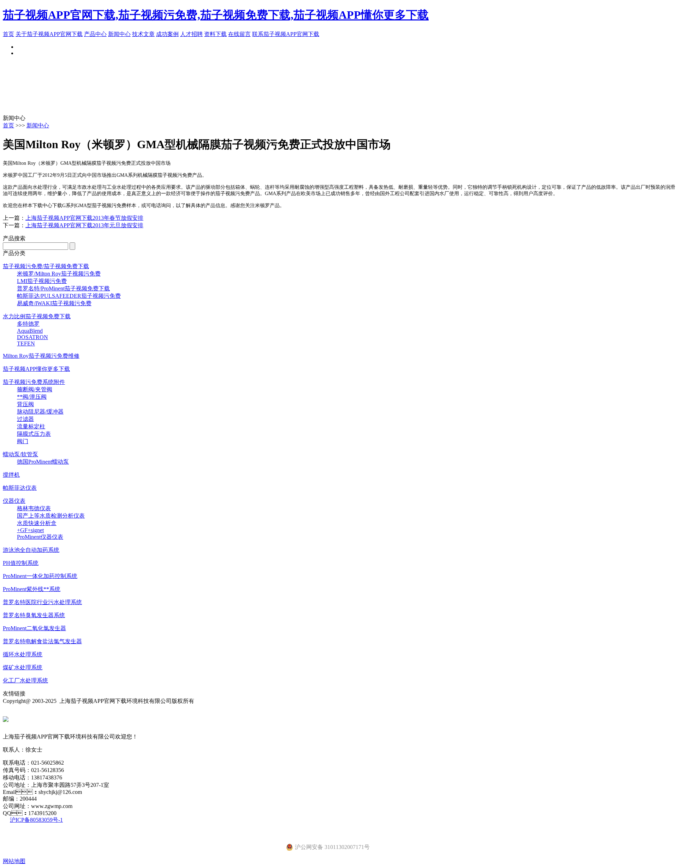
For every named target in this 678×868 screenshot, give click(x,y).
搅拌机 (11, 475)
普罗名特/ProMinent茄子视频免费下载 (63, 288)
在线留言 (239, 34)
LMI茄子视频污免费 (42, 281)
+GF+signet (30, 530)
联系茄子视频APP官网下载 (285, 34)
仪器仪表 (14, 501)
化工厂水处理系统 (25, 680)
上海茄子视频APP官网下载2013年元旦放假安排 (84, 225)
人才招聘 (191, 34)
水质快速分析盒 (36, 523)
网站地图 (14, 861)
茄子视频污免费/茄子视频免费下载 (46, 266)
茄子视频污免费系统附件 (34, 382)
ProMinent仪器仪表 (40, 537)
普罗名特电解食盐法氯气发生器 (42, 641)
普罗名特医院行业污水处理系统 (42, 602)
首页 (8, 34)
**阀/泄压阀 (32, 397)
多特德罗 (28, 324)
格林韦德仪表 (34, 508)
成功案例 (167, 34)
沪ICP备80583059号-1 (36, 820)
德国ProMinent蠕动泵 (43, 462)
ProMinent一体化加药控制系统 (40, 576)
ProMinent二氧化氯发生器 (34, 628)
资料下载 (215, 34)
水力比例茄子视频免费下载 (37, 316)
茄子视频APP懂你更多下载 (36, 369)
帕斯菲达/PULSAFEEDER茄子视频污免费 (69, 296)
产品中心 (95, 34)
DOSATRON (32, 337)
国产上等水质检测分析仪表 (51, 516)
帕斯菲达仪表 (20, 488)
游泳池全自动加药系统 (31, 550)
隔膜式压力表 (34, 434)
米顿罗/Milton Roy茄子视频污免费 (59, 274)
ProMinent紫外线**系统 (31, 589)
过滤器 (25, 419)
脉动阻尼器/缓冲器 (40, 412)
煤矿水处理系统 (22, 667)
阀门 (22, 441)
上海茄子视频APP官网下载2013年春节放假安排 (84, 218)
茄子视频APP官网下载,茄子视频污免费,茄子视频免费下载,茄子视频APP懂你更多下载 (216, 14)
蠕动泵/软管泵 (20, 454)
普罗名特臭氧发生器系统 (34, 615)
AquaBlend (30, 331)
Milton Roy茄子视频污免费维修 (41, 356)
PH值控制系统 (20, 563)
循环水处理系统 (22, 654)
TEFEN (26, 343)
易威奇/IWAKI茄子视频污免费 (54, 303)
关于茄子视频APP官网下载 (49, 34)
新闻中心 (119, 34)
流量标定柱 (31, 426)
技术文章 (143, 34)
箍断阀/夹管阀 (34, 389)
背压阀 (25, 404)
